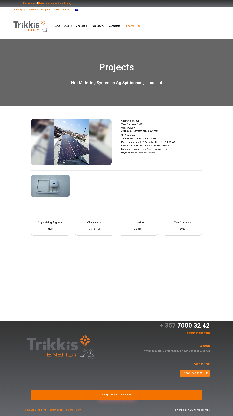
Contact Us (114, 26)
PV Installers (30, 3)
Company (17, 9)
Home (57, 26)
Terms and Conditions (34, 410)
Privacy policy (56, 410)
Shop (66, 26)
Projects (45, 9)
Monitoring (65, 3)
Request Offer (98, 26)
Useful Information (48, 3)
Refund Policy (73, 410)
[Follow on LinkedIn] (38, 381)
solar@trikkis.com (198, 332)
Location (204, 345)
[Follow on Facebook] (25, 381)
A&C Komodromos (199, 409)
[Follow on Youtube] (44, 381)
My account (81, 26)
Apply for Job (202, 363)
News (57, 9)
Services (33, 9)
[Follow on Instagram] (32, 381)
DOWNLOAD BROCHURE (196, 373)
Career (66, 9)
